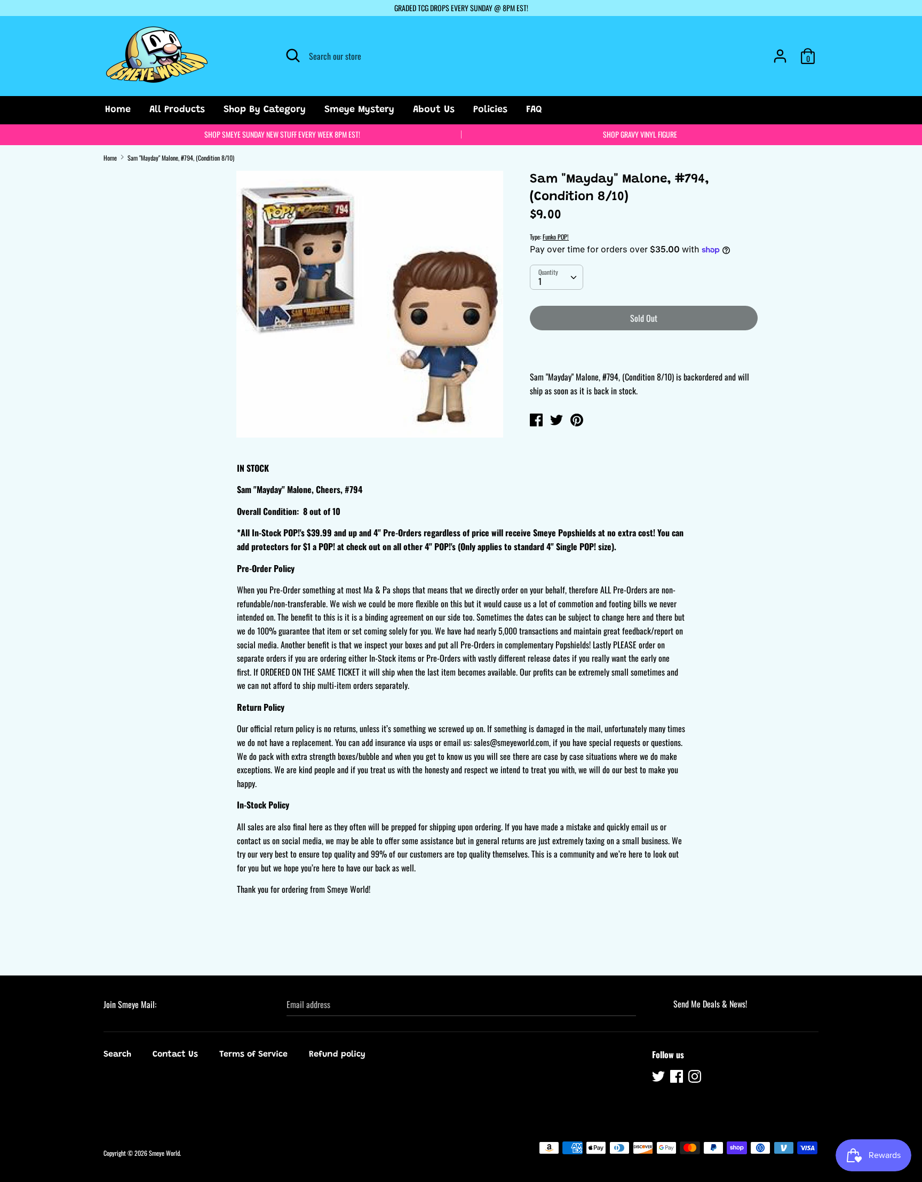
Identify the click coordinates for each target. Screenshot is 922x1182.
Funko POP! (556, 236)
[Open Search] (293, 55)
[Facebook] (677, 1078)
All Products (177, 110)
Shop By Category (265, 110)
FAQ (534, 110)
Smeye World (164, 1152)
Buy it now (644, 350)
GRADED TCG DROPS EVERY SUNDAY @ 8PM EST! (461, 7)
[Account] (780, 51)
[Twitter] (659, 1078)
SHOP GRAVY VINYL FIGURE (640, 134)
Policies (490, 110)
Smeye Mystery (359, 110)
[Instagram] (695, 1078)
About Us (434, 110)
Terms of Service (253, 1054)
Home (118, 110)
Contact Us (175, 1054)
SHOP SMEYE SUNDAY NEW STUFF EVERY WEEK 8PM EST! (282, 134)
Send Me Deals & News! (710, 1003)
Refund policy (337, 1054)
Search (117, 1054)
